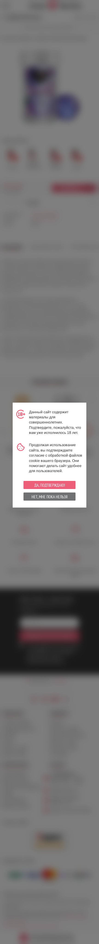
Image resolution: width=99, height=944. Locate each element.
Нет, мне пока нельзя (49, 496)
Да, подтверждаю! (49, 485)
